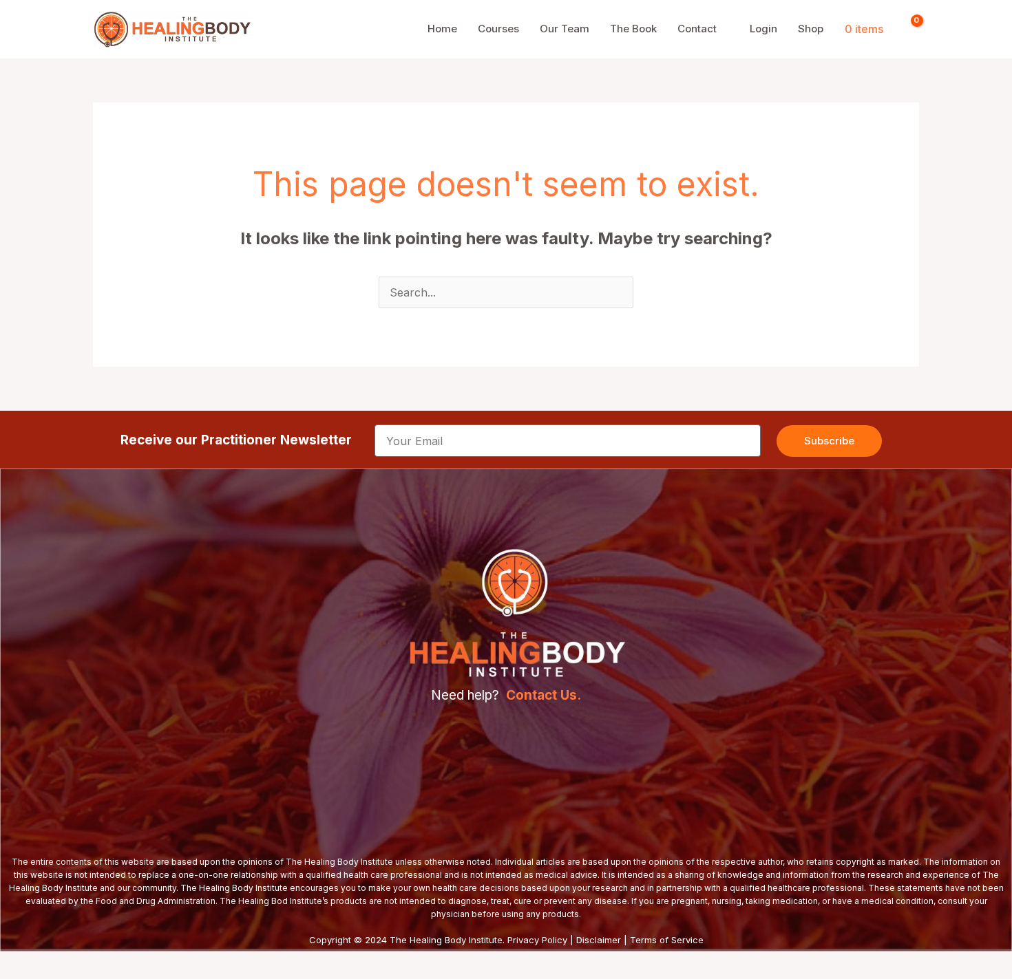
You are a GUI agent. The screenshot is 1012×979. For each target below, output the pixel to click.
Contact (697, 28)
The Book (633, 28)
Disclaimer (598, 939)
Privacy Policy (537, 939)
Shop (810, 28)
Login (763, 28)
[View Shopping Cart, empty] (908, 29)
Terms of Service (667, 939)
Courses (498, 28)
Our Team (564, 28)
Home (442, 28)
